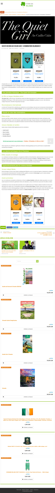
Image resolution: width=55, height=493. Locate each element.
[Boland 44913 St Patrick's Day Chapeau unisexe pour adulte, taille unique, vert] (27, 441)
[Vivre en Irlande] (27, 4)
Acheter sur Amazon (28, 295)
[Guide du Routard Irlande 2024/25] (27, 276)
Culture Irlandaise (12, 14)
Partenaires (36, 489)
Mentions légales (25, 489)
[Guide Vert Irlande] (27, 344)
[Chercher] (37, 261)
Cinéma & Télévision (21, 14)
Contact (31, 489)
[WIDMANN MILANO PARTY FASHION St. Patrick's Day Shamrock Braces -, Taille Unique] (27, 465)
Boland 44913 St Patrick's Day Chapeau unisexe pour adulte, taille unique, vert (27, 446)
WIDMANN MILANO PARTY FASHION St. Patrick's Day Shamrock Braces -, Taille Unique (27, 472)
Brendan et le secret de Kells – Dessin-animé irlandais (9, 251)
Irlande (4, 388)
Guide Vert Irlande (7, 354)
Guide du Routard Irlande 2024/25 (11, 286)
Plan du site (19, 489)
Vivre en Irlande (4, 14)
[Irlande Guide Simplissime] (27, 310)
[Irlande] (27, 378)
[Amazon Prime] (51, 290)
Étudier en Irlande (8, 12)
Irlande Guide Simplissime (9, 320)
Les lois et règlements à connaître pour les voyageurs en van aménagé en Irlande (44, 233)
